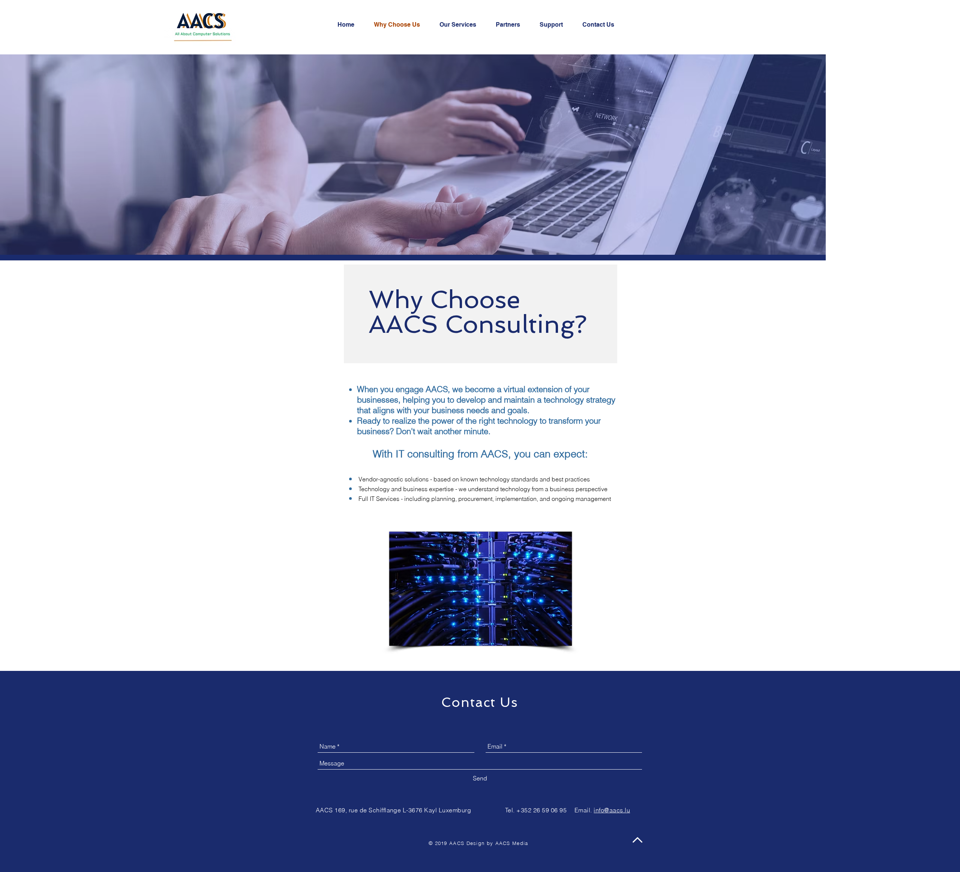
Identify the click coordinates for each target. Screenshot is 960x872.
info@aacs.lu (612, 810)
